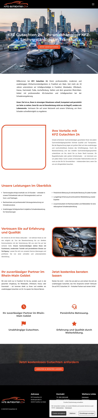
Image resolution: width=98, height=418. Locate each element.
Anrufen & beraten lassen (49, 369)
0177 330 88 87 (64, 399)
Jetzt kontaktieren (49, 47)
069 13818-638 (63, 397)
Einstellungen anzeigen (87, 413)
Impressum (68, 408)
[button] (93, 4)
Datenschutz (60, 408)
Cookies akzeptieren (58, 413)
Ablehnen (72, 413)
